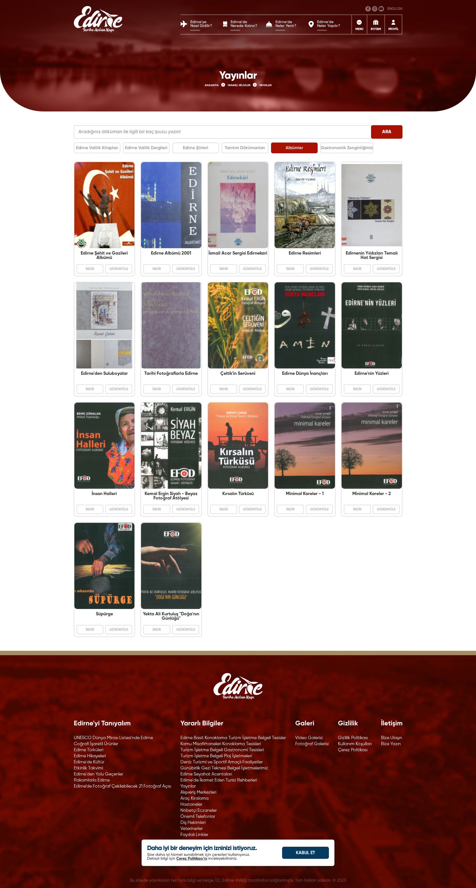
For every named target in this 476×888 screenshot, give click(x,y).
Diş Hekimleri (192, 823)
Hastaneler (191, 804)
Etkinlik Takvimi (88, 768)
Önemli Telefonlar (197, 817)
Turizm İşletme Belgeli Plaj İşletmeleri (216, 756)
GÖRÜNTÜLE (118, 269)
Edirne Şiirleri (195, 148)
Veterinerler (191, 829)
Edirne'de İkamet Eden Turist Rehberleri (218, 780)
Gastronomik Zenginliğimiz (347, 148)
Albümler (294, 148)
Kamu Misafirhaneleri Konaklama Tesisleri (220, 744)
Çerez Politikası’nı (191, 858)
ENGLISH (394, 9)
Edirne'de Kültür (89, 762)
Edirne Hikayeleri (90, 756)
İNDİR (90, 269)
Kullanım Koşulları (355, 744)
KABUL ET (305, 853)
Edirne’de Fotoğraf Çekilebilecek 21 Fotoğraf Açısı (122, 786)
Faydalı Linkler (194, 835)
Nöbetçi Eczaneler (198, 810)
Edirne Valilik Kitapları (97, 148)
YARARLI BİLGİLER (239, 85)
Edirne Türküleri (88, 750)
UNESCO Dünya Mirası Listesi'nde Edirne (113, 738)
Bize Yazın (391, 744)
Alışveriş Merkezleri (198, 792)
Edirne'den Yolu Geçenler (98, 774)
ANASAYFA (212, 85)
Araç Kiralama (194, 798)
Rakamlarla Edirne (92, 780)
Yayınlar (188, 786)
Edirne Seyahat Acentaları (206, 774)
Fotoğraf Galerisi (312, 744)
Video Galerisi (309, 738)
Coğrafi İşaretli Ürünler (96, 744)
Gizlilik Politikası (353, 738)
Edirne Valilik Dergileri (146, 148)
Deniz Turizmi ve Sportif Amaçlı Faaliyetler (221, 762)
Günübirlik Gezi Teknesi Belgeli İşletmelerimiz (224, 768)
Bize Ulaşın (391, 738)
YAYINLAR (265, 85)
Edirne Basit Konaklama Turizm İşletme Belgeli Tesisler (233, 738)
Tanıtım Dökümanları (245, 148)
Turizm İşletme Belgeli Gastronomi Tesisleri (222, 750)
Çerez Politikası (352, 750)
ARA (386, 132)
